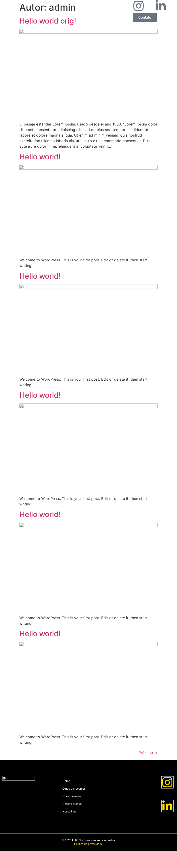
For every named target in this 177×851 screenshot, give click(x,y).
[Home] (88, 783)
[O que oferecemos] (88, 790)
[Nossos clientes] (88, 805)
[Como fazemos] (88, 798)
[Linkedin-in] (160, 6)
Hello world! (40, 156)
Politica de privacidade (88, 844)
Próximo (148, 752)
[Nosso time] (88, 813)
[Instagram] (138, 6)
